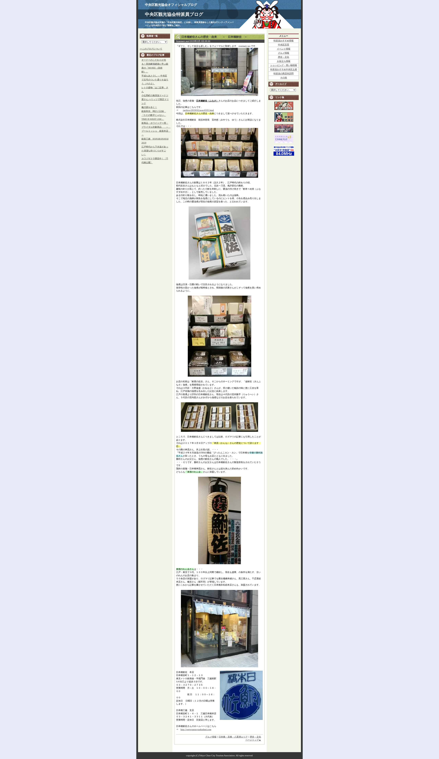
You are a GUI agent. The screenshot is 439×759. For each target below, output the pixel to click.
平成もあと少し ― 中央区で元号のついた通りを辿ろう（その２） (154, 80)
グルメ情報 (210, 737)
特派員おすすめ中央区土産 (283, 69)
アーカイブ (280, 84)
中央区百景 (283, 45)
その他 (283, 77)
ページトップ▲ (253, 740)
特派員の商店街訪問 (284, 73)
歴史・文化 (255, 737)
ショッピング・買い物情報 (283, 65)
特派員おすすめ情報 (284, 40)
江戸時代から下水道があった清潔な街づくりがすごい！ (154, 151)
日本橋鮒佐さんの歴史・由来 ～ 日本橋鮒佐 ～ (214, 36)
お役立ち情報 (283, 61)
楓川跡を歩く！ (149, 107)
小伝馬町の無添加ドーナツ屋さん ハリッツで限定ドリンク (155, 99)
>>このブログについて (151, 49)
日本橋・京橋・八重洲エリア (233, 737)
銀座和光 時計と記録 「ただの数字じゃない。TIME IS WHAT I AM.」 (153, 115)
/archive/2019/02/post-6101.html (198, 110)
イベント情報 (283, 49)
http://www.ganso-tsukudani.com (196, 729)
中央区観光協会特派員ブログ (174, 14)
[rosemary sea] (182, 41)
